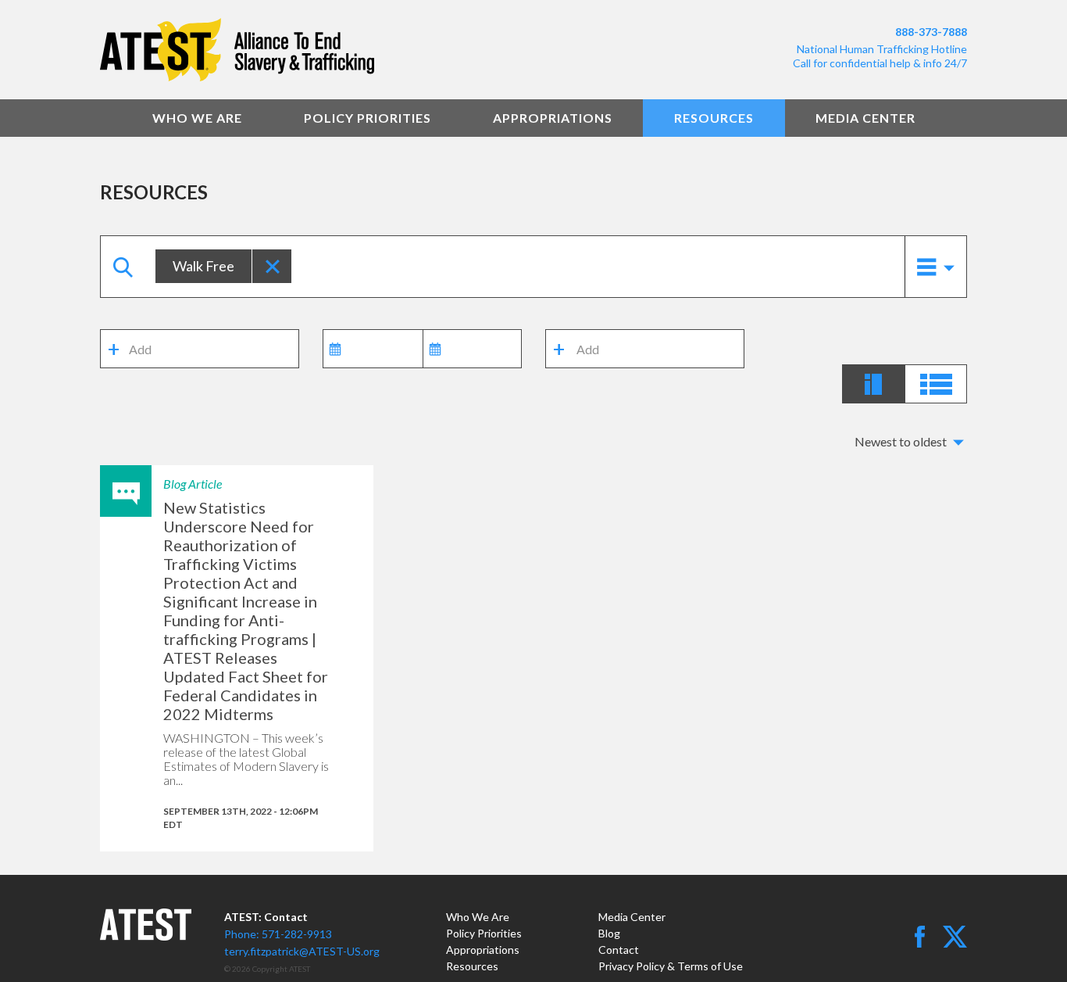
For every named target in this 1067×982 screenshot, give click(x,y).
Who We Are (197, 117)
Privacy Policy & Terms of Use (670, 966)
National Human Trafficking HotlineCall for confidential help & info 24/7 (880, 56)
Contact (618, 949)
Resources (714, 117)
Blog (609, 933)
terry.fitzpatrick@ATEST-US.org (302, 951)
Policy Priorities (367, 117)
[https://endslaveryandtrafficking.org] (311, 49)
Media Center (865, 117)
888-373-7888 (931, 31)
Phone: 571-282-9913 (278, 934)
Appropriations (552, 117)
